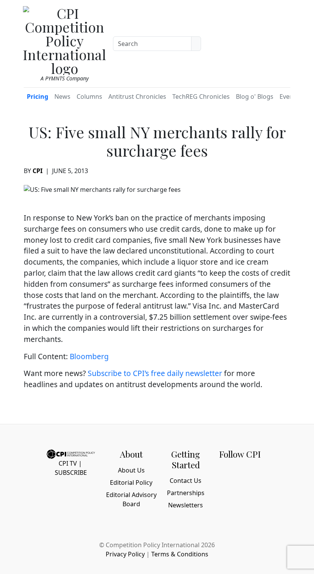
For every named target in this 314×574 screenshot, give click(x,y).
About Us (131, 470)
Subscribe (71, 472)
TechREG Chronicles (201, 96)
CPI (38, 171)
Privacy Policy (125, 554)
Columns (89, 96)
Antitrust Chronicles (137, 96)
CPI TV (68, 463)
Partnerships (185, 493)
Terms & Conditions (179, 554)
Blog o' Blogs (254, 96)
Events (289, 96)
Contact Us (185, 480)
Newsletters (185, 505)
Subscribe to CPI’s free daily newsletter (155, 373)
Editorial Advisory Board (131, 499)
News (62, 96)
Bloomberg (89, 356)
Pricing (37, 96)
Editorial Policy (131, 482)
